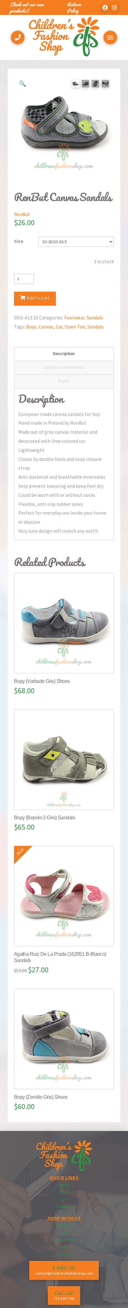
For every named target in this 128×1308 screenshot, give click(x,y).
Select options (66, 662)
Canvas (46, 326)
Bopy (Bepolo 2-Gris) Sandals (44, 817)
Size (18, 241)
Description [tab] (64, 353)
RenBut (22, 214)
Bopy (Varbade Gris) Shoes (42, 681)
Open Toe (75, 326)
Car (59, 326)
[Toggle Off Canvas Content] (110, 37)
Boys (31, 326)
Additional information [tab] (64, 367)
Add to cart (38, 298)
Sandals (95, 317)
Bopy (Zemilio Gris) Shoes (41, 1097)
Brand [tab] (63, 381)
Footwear (74, 317)
